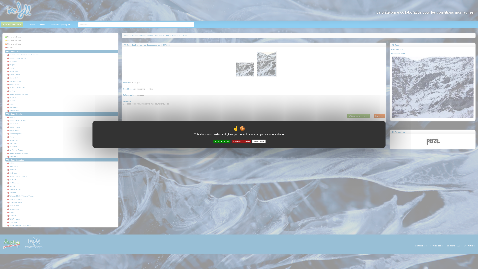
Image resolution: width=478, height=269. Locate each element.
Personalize (259, 141)
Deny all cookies (242, 141)
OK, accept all (222, 141)
